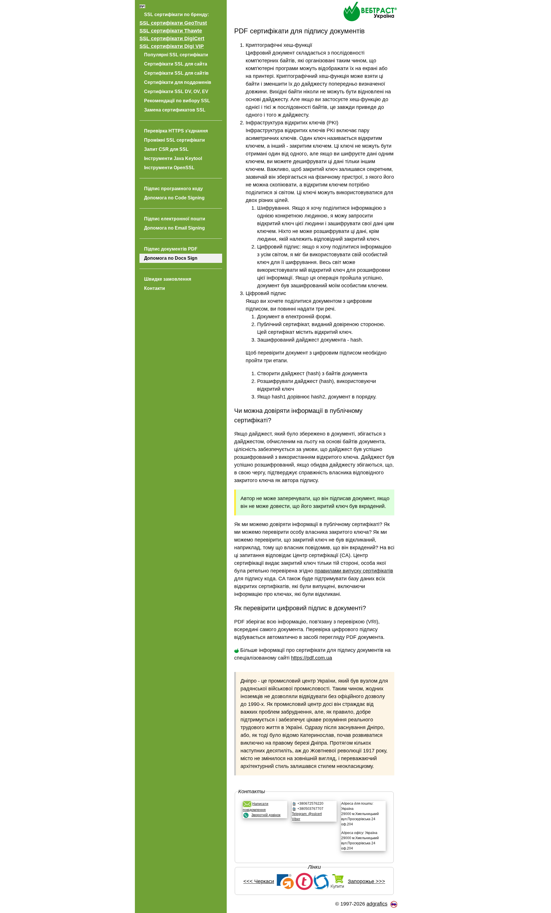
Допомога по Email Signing (174, 228)
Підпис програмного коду (173, 188)
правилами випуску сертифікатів (354, 571)
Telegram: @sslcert (307, 814)
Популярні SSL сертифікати (176, 54)
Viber (296, 819)
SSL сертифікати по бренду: (176, 14)
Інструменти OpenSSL (169, 167)
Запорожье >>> (366, 881)
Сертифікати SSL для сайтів (176, 73)
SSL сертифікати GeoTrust (173, 23)
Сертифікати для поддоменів (177, 82)
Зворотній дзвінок (265, 815)
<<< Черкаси (258, 881)
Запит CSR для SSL (166, 149)
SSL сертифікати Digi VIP (171, 46)
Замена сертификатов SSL (174, 109)
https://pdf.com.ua (311, 658)
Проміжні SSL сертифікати (174, 140)
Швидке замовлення (167, 279)
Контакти (154, 288)
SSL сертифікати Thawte (170, 31)
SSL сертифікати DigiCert (171, 38)
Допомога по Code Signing (174, 197)
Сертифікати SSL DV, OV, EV (176, 91)
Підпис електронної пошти (174, 218)
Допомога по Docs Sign (170, 258)
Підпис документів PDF (170, 248)
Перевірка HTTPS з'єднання (176, 130)
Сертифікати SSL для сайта (175, 63)
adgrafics (376, 904)
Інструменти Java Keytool (173, 158)
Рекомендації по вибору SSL (177, 100)
